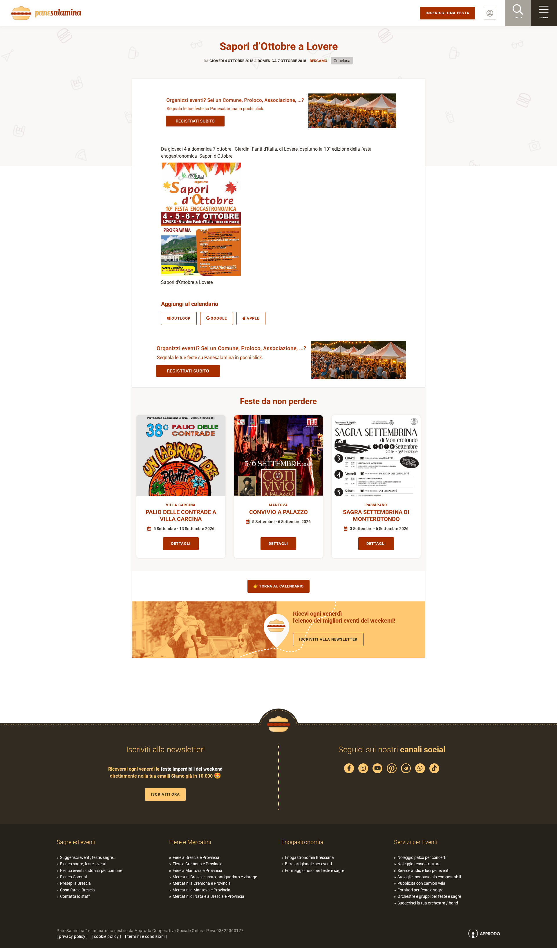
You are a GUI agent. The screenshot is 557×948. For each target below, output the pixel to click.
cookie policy (106, 936)
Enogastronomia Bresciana (309, 857)
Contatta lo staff (75, 896)
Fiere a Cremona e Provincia (198, 864)
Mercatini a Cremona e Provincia (202, 883)
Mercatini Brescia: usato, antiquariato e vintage (215, 877)
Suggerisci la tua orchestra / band (427, 903)
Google (219, 318)
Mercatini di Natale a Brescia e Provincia (208, 896)
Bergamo (318, 61)
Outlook (181, 318)
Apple (253, 318)
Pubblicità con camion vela (421, 883)
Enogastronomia (302, 842)
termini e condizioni (146, 936)
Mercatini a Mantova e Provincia (201, 890)
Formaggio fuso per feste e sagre (314, 870)
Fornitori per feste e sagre (420, 890)
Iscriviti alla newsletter (328, 639)
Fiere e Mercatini (190, 842)
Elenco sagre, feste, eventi (83, 864)
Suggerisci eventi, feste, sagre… (87, 857)
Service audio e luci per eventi (423, 870)
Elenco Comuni (73, 877)
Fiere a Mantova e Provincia (197, 870)
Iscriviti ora (165, 794)
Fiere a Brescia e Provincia (196, 857)
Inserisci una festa (447, 13)
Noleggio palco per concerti (421, 857)
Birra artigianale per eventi (308, 864)
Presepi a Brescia (75, 883)
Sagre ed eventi (76, 842)
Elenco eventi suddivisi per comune (91, 870)
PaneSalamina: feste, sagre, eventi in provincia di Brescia (45, 13)
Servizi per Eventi (415, 842)
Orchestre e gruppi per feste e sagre (429, 896)
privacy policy (72, 936)
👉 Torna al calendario (278, 586)
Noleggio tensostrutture (418, 864)
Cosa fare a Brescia (77, 890)
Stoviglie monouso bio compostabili (429, 877)
